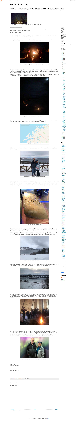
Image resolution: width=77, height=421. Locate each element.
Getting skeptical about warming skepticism (63, 223)
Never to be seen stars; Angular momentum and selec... (64, 129)
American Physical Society (63, 249)
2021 (62, 58)
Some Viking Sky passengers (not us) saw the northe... (64, 88)
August (64, 69)
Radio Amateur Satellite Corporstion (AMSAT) (63, 193)
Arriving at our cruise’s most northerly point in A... (64, 106)
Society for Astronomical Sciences (63, 178)
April (63, 74)
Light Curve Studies (63, 150)
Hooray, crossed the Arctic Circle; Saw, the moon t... (64, 118)
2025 (62, 53)
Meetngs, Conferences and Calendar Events (64, 145)
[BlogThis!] (25, 378)
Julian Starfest (64, 215)
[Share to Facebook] (27, 378)
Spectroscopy (64, 149)
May (63, 73)
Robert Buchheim (63, 184)
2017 (62, 136)
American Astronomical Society (63, 252)
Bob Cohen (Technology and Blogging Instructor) (63, 241)
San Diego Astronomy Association (63, 182)
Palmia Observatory (19, 4)
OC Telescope (64, 206)
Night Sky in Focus (63, 211)
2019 (62, 60)
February (64, 77)
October (64, 65)
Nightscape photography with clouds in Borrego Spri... (64, 95)
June (63, 72)
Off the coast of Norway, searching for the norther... (64, 123)
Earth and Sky (64, 228)
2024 (62, 54)
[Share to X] (26, 378)
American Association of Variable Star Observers (64, 255)
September (64, 67)
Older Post (56, 409)
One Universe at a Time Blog (64, 202)
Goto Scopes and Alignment (64, 152)
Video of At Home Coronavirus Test (63, 162)
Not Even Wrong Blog (63, 208)
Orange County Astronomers (63, 200)
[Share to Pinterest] (28, 378)
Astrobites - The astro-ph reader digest (63, 247)
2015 (62, 138)
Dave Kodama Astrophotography (64, 232)
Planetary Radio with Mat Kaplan (63, 196)
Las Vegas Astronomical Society (63, 214)
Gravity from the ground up (64, 220)
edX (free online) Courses (63, 227)
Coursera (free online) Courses (63, 237)
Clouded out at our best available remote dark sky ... (64, 100)
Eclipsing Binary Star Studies (63, 158)
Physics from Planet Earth (63, 198)
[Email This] (24, 378)
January (64, 132)
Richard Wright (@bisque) (63, 189)
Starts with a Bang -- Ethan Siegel (64, 173)
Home (35, 409)
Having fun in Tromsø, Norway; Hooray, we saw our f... (64, 112)
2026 (62, 52)
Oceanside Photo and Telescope (63, 205)
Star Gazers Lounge (63, 175)
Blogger (48, 418)
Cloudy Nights (64, 239)
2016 (62, 137)
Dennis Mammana (63, 230)
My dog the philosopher (63, 160)
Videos (63, 148)
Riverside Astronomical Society (63, 187)
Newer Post (12, 409)
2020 (62, 59)
